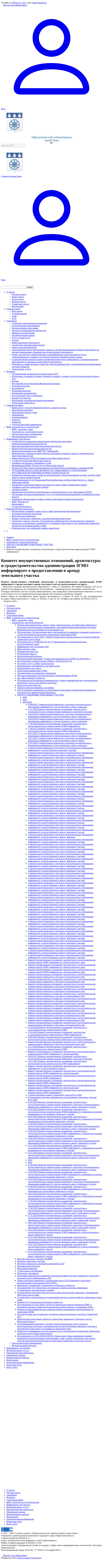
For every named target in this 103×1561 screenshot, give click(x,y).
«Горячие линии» (20, 489)
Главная (10, 537)
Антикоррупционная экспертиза (27, 514)
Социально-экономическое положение (29, 323)
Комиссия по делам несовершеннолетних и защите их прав (39, 408)
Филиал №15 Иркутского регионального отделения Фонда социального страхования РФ (52, 468)
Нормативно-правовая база (24, 393)
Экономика (11, 321)
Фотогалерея (17, 306)
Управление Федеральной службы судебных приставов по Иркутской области (48, 499)
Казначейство (18, 388)
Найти (29, 287)
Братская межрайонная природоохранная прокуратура (37, 446)
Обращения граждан (15, 1512)
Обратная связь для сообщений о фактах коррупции (35, 528)
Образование (18, 415)
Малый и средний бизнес (23, 333)
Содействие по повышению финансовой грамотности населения (41, 441)
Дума (14, 316)
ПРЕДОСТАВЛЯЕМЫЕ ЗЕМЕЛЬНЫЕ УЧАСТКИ (29, 544)
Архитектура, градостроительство (27, 432)
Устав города (18, 299)
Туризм (15, 340)
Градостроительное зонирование (27, 434)
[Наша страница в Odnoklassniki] (2, 1553)
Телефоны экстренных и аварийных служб (31, 463)
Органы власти (13, 309)
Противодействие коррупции (19, 509)
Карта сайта (11, 1524)
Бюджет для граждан (21, 398)
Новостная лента (14, 1521)
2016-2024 (11, 547)
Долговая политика (21, 386)
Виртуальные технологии (29, 1558)
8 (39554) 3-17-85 (17, 3)
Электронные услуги (21, 369)
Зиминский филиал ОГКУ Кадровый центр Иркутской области (41, 458)
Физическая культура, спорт (24, 412)
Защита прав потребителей (24, 347)
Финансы (10, 371)
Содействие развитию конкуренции (28, 345)
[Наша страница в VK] (4, 1553)
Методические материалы (24, 516)
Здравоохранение (20, 417)
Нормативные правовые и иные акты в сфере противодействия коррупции (46, 511)
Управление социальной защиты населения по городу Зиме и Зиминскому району (49, 485)
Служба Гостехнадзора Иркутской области (31, 461)
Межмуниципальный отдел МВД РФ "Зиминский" (35, 451)
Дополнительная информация (20, 1519)
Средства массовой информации (27, 424)
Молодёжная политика (22, 410)
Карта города (18, 297)
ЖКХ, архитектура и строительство (22, 427)
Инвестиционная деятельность (26, 342)
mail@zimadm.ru (39, 3)
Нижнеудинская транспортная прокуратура (32, 448)
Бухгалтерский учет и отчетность (27, 395)
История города (19, 294)
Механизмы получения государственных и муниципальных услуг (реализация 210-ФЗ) (52, 492)
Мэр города (17, 311)
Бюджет (15, 381)
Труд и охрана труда (21, 338)
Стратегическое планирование (26, 326)
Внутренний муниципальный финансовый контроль (36, 383)
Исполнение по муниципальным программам (33, 400)
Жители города (19, 301)
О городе (10, 292)
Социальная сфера (14, 405)
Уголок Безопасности (21, 506)
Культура (16, 420)
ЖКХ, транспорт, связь (22, 429)
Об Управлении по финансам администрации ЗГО (35, 374)
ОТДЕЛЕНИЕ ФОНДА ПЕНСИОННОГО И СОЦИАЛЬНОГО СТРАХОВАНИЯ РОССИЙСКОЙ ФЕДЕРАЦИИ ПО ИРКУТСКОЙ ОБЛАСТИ (49, 471)
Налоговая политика (21, 391)
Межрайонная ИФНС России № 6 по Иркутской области (38, 465)
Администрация (19, 314)
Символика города (20, 304)
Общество (16, 422)
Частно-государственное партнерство (29, 330)
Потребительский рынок (23, 335)
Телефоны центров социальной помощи (30, 487)
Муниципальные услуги (17, 1507)
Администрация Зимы (11, 176)
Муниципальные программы (25, 328)
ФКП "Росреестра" (20, 502)
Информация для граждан (18, 439)
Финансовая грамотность (23, 403)
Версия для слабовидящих (15, 5)
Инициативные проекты (17, 1514)
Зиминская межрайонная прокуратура (29, 444)
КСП (14, 318)
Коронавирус (18, 504)
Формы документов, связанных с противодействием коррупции (41, 518)
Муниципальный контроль (24, 436)
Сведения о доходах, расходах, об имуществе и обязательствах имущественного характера (53, 521)
